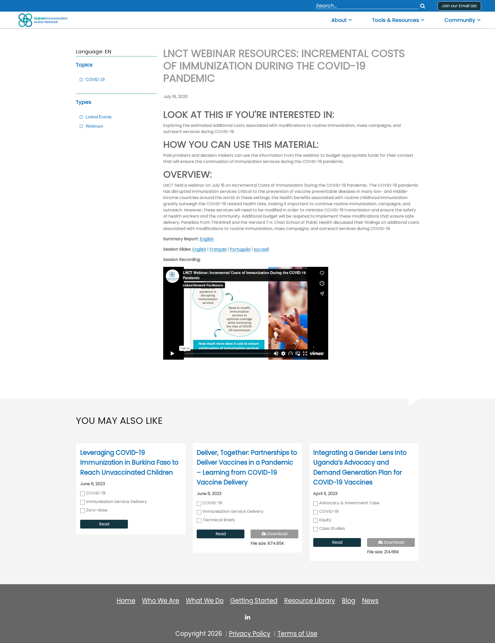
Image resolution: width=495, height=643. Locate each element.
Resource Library (309, 601)
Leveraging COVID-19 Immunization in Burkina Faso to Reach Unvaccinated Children (129, 462)
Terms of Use (297, 634)
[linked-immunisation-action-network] (247, 617)
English (207, 239)
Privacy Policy (249, 634)
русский (261, 249)
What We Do (205, 601)
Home (126, 601)
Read (104, 524)
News (370, 601)
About (339, 20)
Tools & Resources (395, 20)
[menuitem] (342, 19)
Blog (348, 601)
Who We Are (160, 601)
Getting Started (253, 601)
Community (459, 20)
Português (240, 249)
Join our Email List (459, 6)
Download (280, 534)
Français (218, 249)
